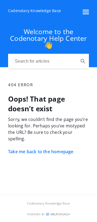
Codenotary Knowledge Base (48, 203)
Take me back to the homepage (41, 152)
